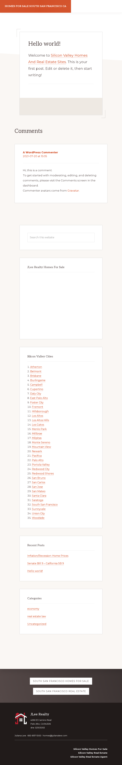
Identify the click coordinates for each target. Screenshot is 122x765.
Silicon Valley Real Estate (92, 753)
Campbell (36, 384)
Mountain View (41, 446)
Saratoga (37, 500)
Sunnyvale (39, 509)
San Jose (37, 486)
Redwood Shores (43, 473)
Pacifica (37, 455)
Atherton (36, 366)
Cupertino (36, 389)
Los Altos (37, 415)
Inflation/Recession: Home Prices (47, 555)
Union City (38, 513)
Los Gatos (38, 424)
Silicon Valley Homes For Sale (90, 749)
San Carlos (38, 482)
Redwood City (41, 469)
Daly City (35, 393)
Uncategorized (36, 623)
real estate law (36, 616)
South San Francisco (45, 504)
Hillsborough (40, 411)
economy (33, 608)
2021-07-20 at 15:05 (35, 156)
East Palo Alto (39, 398)
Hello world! (35, 571)
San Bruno (39, 477)
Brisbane (35, 375)
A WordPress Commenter (40, 152)
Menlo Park (39, 429)
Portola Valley (41, 464)
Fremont (37, 406)
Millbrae (37, 433)
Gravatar (73, 190)
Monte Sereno (41, 442)
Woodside (38, 517)
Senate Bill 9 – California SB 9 (45, 563)
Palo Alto (38, 460)
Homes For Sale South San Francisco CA (35, 6)
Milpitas (36, 437)
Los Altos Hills (40, 420)
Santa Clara (39, 495)
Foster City (37, 402)
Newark (37, 451)
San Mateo (38, 491)
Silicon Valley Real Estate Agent (88, 756)
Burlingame (37, 380)
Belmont (35, 371)
